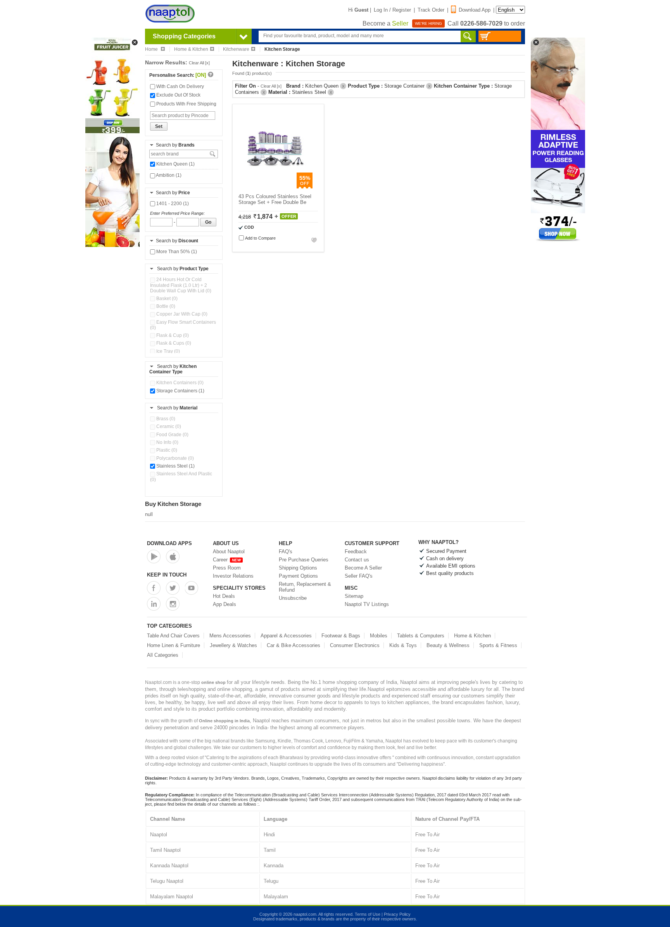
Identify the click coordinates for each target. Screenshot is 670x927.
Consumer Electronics (355, 645)
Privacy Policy (397, 914)
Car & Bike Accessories (293, 645)
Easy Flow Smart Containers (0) (183, 324)
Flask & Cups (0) (173, 343)
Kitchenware (236, 49)
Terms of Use (367, 914)
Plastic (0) (166, 450)
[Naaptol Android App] (154, 556)
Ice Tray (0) (167, 351)
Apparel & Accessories (286, 636)
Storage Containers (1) (179, 391)
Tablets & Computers (420, 636)
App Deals (224, 604)
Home (152, 49)
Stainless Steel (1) (175, 466)
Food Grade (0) (171, 434)
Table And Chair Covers (173, 636)
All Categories (162, 655)
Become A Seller (363, 568)
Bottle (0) (165, 306)
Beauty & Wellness (448, 645)
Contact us (357, 560)
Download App (474, 10)
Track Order (431, 10)
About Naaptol (229, 551)
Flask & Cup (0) (172, 335)
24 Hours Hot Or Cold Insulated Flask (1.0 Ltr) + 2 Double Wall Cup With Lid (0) (180, 285)
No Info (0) (166, 442)
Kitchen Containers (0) (179, 382)
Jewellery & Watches (233, 645)
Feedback (356, 551)
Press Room (227, 568)
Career (227, 560)
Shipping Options (298, 568)
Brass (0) (165, 418)
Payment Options (298, 576)
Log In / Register (392, 10)
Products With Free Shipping (185, 104)
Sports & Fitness (498, 645)
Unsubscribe (293, 598)
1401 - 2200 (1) (172, 203)
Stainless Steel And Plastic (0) (181, 476)
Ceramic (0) (168, 426)
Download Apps (169, 543)
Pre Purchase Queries (303, 560)
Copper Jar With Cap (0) (181, 314)
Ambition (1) (168, 175)
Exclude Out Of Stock (177, 95)
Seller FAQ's (359, 576)
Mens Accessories (230, 636)
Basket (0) (166, 298)
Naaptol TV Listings (367, 604)
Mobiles (378, 636)
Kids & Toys (403, 645)
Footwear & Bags (340, 636)
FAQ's (285, 551)
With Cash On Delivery (179, 86)
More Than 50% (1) (176, 251)
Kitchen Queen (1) (175, 164)
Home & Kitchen (191, 49)
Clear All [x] (199, 62)
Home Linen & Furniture (173, 645)
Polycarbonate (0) (174, 458)
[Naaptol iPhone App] (173, 556)
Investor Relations (233, 576)
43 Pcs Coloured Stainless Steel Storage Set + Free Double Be (274, 199)
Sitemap (354, 596)
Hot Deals (224, 596)
